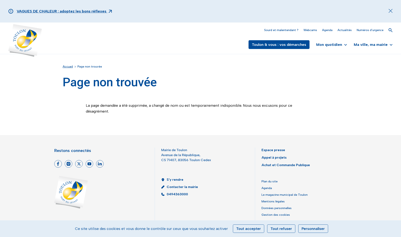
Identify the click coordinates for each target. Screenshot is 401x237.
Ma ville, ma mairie (371, 44)
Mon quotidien (329, 44)
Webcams (310, 30)
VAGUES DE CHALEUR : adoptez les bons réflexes (62, 11)
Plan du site (269, 181)
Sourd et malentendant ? (281, 30)
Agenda (327, 30)
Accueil (68, 66)
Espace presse (273, 150)
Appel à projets (274, 157)
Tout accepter (248, 228)
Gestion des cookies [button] (275, 215)
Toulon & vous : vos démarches (279, 44)
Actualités (345, 30)
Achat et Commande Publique (285, 165)
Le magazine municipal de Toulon (284, 195)
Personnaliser (313, 228)
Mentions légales (273, 201)
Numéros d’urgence (370, 30)
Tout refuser (281, 228)
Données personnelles (276, 208)
